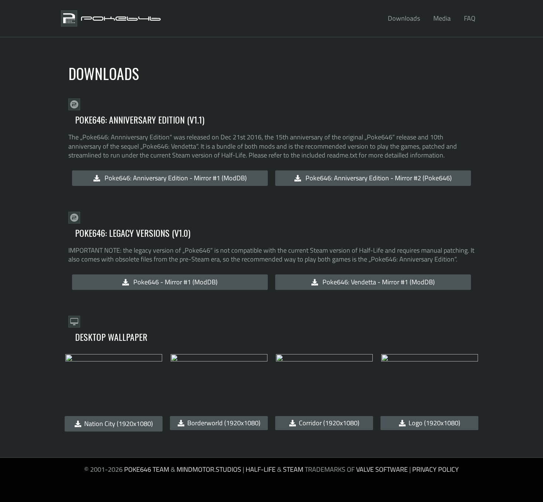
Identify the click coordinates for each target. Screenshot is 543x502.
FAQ (469, 18)
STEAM (293, 469)
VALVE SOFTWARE (382, 469)
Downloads (404, 18)
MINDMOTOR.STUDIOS (209, 469)
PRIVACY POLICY (435, 469)
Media (442, 18)
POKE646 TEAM (146, 469)
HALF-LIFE (261, 469)
